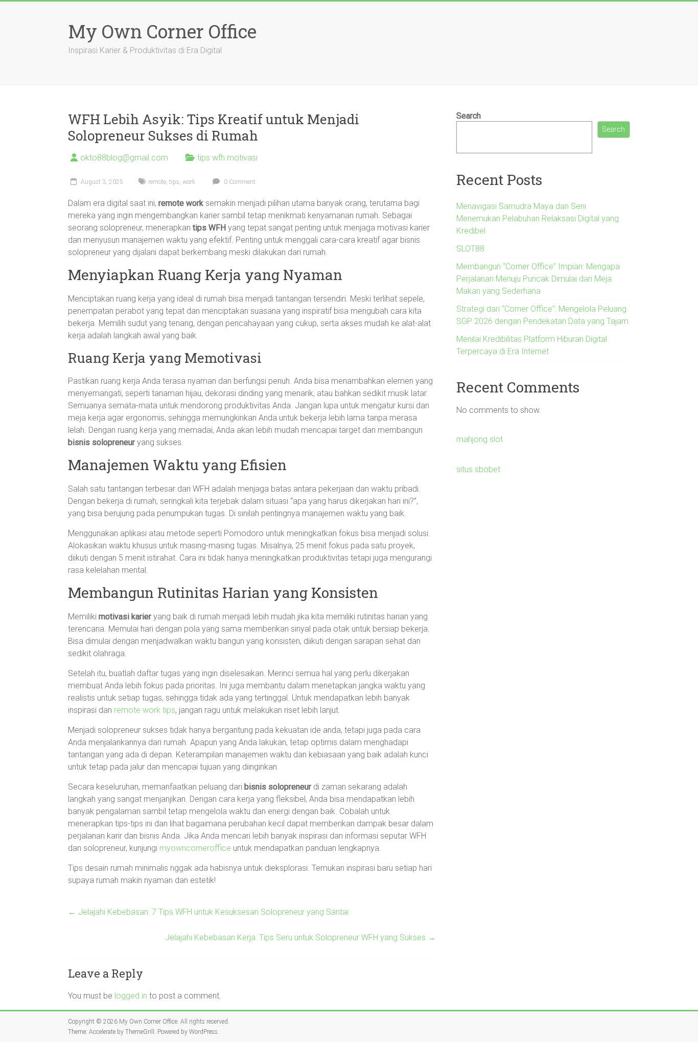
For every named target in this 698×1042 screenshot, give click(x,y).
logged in (130, 996)
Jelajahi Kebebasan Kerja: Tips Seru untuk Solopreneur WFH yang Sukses (300, 937)
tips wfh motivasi (227, 158)
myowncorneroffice (195, 848)
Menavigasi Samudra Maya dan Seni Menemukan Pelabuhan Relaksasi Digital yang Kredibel (537, 218)
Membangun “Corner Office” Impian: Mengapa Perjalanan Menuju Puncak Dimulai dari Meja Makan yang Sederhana (538, 279)
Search (468, 116)
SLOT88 (470, 248)
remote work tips (144, 710)
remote (157, 182)
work (188, 182)
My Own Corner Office (162, 31)
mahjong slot (479, 439)
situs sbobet (478, 469)
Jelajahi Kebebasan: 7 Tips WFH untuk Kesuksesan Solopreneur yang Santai (208, 912)
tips (174, 182)
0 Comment (238, 182)
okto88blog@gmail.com (124, 158)
